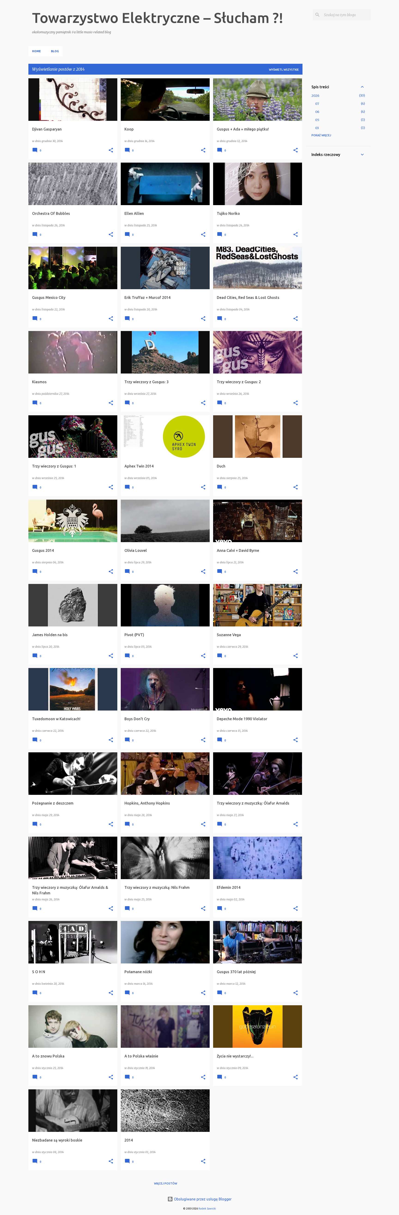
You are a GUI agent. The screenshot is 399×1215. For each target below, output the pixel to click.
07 (317, 104)
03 (317, 128)
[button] (111, 150)
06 (317, 112)
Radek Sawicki (207, 1208)
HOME (36, 51)
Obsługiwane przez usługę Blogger (202, 1199)
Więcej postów (165, 1183)
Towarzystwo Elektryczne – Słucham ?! (157, 17)
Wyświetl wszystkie (284, 69)
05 (317, 120)
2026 (315, 96)
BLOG (55, 51)
